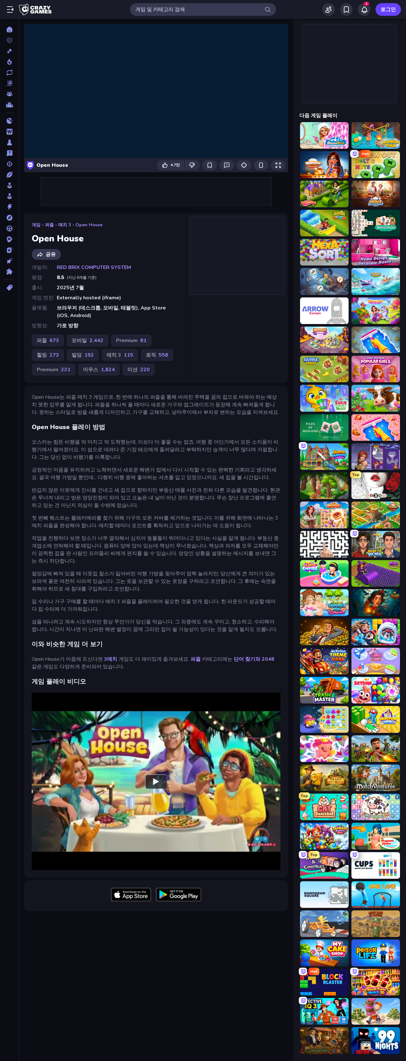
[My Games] (346, 9)
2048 (268, 659)
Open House (88, 225)
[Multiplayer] (9, 94)
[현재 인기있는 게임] (9, 61)
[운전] (9, 228)
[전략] (9, 239)
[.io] (9, 120)
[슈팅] (9, 164)
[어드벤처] (9, 217)
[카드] (9, 250)
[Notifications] (364, 9)
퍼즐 (49, 225)
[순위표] (9, 104)
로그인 (388, 9)
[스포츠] (9, 174)
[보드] (9, 142)
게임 (36, 225)
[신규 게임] (9, 51)
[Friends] (328, 9)
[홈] (9, 29)
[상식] (9, 153)
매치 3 (64, 225)
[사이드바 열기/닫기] (10, 9)
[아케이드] (9, 196)
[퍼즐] (9, 271)
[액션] (9, 207)
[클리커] (9, 260)
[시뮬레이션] (9, 185)
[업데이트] (9, 72)
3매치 (110, 659)
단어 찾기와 (247, 659)
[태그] (9, 287)
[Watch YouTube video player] (156, 781)
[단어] (9, 131)
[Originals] (9, 83)
